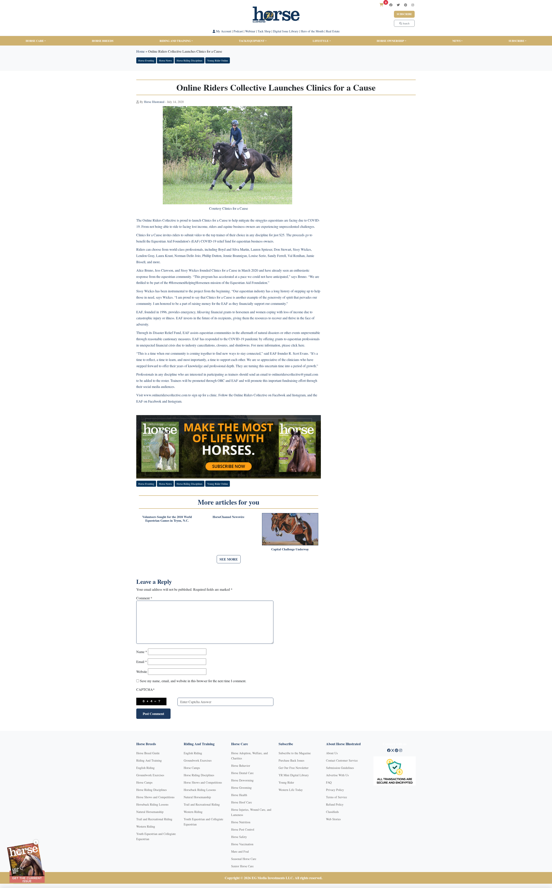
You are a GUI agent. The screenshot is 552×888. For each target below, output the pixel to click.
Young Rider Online (217, 60)
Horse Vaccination (242, 844)
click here (297, 345)
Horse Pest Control (242, 829)
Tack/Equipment (252, 41)
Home (140, 51)
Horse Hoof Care (241, 802)
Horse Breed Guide (148, 753)
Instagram (299, 395)
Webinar (250, 31)
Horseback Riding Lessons (152, 804)
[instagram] (412, 5)
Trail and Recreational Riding (154, 819)
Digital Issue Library (285, 31)
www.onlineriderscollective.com (165, 395)
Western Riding (145, 826)
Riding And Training (149, 760)
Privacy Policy (335, 790)
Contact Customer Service (342, 760)
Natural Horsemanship (149, 812)
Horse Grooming (241, 788)
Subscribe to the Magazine (295, 753)
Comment (144, 598)
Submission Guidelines (340, 768)
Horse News (165, 60)
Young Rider (286, 782)
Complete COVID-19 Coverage (228, 409)
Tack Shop (264, 31)
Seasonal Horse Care (243, 859)
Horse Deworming (242, 780)
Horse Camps (144, 782)
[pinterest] (405, 5)
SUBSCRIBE (516, 41)
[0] (381, 4)
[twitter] (398, 5)
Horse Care (35, 41)
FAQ (329, 782)
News (456, 41)
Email (141, 661)
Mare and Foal (240, 851)
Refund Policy (334, 804)
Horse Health (239, 795)
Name (141, 651)
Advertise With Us (337, 775)
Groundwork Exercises (150, 775)
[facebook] (390, 5)
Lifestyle (321, 41)
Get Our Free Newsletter (294, 768)
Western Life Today (291, 790)
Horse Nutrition (240, 822)
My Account (223, 31)
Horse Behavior (240, 766)
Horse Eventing (146, 60)
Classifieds (332, 812)
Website (141, 671)
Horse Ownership (390, 41)
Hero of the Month (312, 31)
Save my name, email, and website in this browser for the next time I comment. (193, 681)
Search (405, 23)
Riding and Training (175, 41)
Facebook (278, 395)
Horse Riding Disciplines (189, 60)
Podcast (238, 31)
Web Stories (333, 819)
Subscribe (404, 14)
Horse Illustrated (154, 102)
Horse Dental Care (242, 773)
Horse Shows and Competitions (155, 797)
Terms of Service (336, 797)
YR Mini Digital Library (294, 775)
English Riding (145, 768)
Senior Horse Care (242, 866)
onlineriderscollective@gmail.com (295, 374)
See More (229, 559)
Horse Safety (239, 837)
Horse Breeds (102, 41)
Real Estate (333, 31)
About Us (332, 753)
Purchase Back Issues (291, 760)
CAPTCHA (145, 689)
